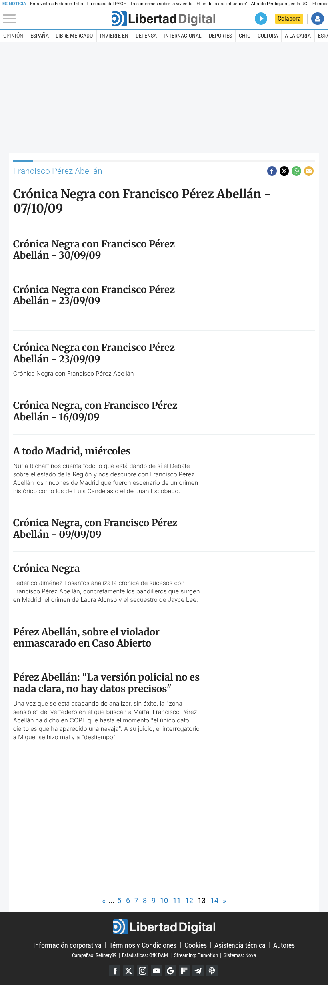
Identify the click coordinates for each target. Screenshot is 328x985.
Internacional (183, 35)
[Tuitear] (284, 171)
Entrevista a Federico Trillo (56, 3)
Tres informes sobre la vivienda (161, 3)
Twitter (128, 970)
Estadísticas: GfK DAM (145, 955)
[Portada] (163, 18)
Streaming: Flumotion (196, 955)
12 (189, 900)
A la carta (298, 35)
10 (164, 900)
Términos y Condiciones (142, 945)
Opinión (13, 35)
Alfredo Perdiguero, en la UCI (279, 3)
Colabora (289, 18)
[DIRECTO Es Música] (261, 18)
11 (177, 900)
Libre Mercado (74, 35)
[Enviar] (296, 171)
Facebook (114, 970)
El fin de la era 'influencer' (221, 3)
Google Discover (170, 970)
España (39, 35)
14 (214, 900)
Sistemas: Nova (240, 955)
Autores (284, 945)
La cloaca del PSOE (106, 3)
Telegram (198, 970)
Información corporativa (67, 945)
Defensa (146, 35)
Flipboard (184, 970)
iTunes (212, 970)
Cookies (195, 945)
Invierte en (114, 35)
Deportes (220, 35)
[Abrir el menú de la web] (56, 19)
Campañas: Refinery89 (94, 955)
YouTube (156, 970)
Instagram (142, 970)
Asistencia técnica (240, 945)
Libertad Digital (164, 926)
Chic (244, 35)
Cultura (268, 35)
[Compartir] (272, 171)
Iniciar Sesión (317, 18)
